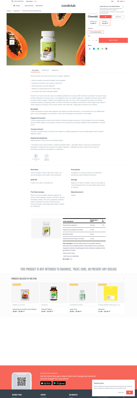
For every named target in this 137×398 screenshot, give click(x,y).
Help (112, 1)
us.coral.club (104, 13)
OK (129, 392)
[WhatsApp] (98, 49)
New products (29, 1)
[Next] (124, 279)
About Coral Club (29, 5)
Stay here (118, 16)
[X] (90, 49)
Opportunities (39, 5)
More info (121, 392)
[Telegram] (94, 49)
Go (105, 16)
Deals (35, 1)
